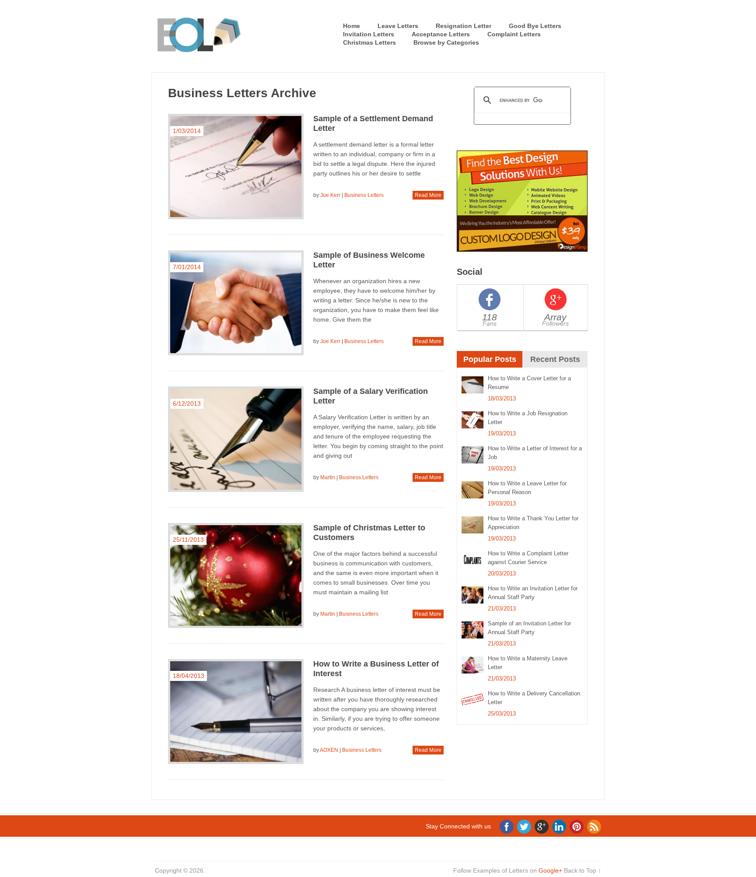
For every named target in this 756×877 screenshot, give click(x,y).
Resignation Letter (463, 25)
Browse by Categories (446, 42)
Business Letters (364, 195)
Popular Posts (489, 359)
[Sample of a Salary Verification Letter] (236, 439)
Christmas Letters (369, 42)
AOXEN (329, 750)
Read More (428, 195)
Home (351, 25)
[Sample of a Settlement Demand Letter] (236, 166)
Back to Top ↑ (582, 870)
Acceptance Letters (441, 34)
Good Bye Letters (535, 25)
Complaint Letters (514, 34)
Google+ (550, 870)
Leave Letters (398, 25)
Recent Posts (555, 359)
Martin (327, 477)
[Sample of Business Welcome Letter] (236, 303)
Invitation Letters (368, 34)
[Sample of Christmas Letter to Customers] (236, 575)
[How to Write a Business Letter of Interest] (236, 711)
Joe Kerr (330, 195)
